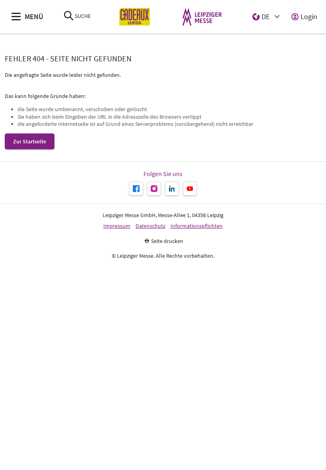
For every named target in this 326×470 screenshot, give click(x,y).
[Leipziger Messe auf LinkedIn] (172, 189)
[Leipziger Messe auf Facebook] (136, 189)
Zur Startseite (29, 141)
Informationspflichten (197, 226)
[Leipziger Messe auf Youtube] (190, 189)
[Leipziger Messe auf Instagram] (154, 189)
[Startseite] (134, 17)
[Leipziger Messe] (202, 17)
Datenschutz (150, 226)
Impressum (116, 226)
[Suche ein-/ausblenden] (69, 16)
